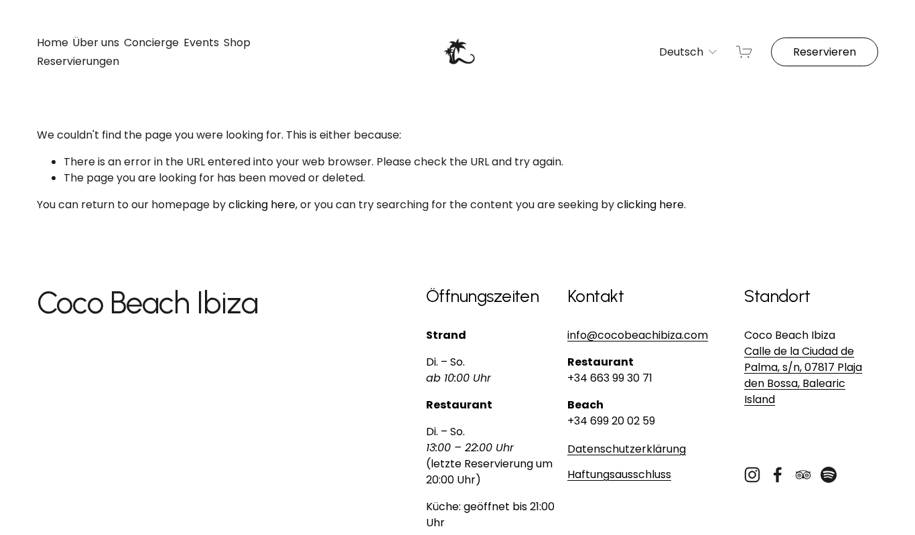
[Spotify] (829, 475)
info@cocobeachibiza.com (637, 335)
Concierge (151, 42)
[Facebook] (778, 475)
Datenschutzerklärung (626, 449)
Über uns (95, 42)
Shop (237, 42)
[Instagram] (752, 475)
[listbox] (679, 52)
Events (201, 42)
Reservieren (824, 52)
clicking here (261, 204)
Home (52, 42)
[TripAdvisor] (803, 475)
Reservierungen (78, 61)
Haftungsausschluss (619, 474)
